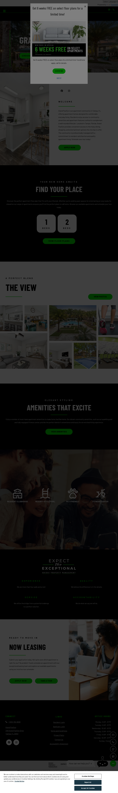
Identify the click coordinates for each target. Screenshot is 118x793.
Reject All (87, 782)
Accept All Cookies (88, 788)
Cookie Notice (19, 781)
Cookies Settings (88, 776)
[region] (59, 782)
